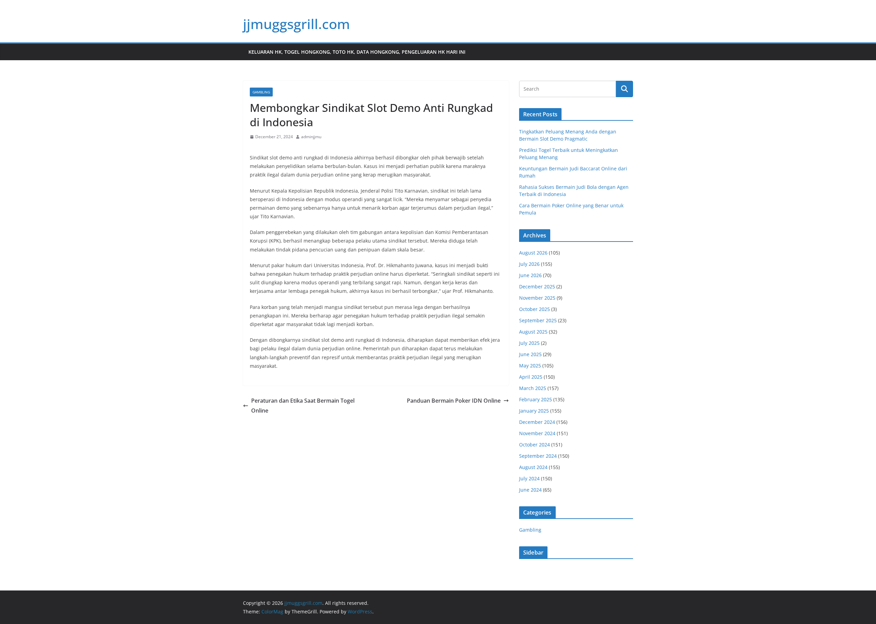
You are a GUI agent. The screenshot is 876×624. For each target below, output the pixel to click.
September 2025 (538, 320)
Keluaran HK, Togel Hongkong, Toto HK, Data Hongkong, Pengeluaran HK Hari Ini (356, 52)
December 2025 (537, 286)
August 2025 (533, 331)
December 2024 (537, 422)
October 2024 (534, 444)
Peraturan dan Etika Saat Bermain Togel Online (303, 405)
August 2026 (533, 252)
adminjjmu (311, 137)
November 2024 (537, 433)
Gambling (261, 92)
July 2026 (529, 264)
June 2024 (530, 489)
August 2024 (533, 467)
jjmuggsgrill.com (296, 23)
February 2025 (535, 399)
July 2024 (529, 478)
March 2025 (532, 388)
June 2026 (530, 275)
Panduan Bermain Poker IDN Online (454, 400)
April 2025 (530, 377)
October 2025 (534, 309)
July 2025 (529, 343)
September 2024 (538, 456)
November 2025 (537, 298)
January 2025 (534, 410)
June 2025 (530, 354)
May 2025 (530, 365)
